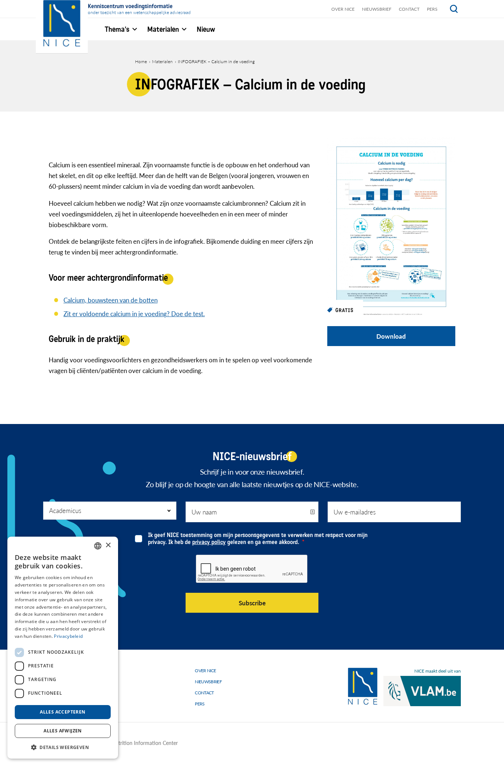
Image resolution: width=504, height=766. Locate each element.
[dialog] (62, 648)
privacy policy (209, 542)
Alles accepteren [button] (62, 712)
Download (391, 336)
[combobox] (97, 546)
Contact (409, 9)
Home (141, 61)
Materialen (162, 61)
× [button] (108, 545)
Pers (432, 9)
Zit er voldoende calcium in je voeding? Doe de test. (134, 313)
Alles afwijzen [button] (63, 731)
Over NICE (343, 9)
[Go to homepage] (362, 686)
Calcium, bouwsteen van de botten (110, 299)
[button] (63, 747)
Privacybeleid (68, 636)
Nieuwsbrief (376, 9)
